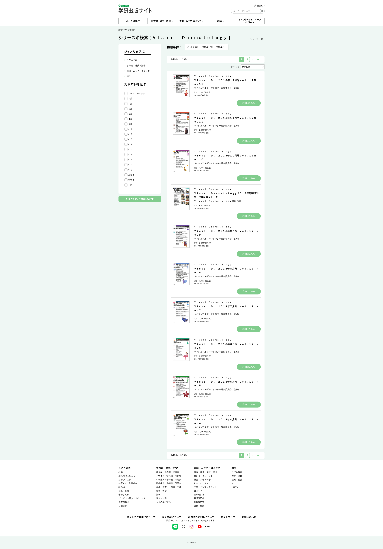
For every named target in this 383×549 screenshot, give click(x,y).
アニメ (235, 483)
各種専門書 (199, 502)
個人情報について (171, 517)
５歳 (130, 124)
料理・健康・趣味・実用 (205, 472)
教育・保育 (237, 476)
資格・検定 (161, 491)
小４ (130, 144)
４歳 (130, 119)
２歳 (130, 109)
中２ (130, 164)
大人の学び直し (163, 502)
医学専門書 (199, 495)
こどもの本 (124, 468)
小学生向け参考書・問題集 (168, 476)
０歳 (130, 98)
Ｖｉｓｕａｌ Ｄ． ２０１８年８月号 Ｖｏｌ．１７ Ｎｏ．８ (226, 270)
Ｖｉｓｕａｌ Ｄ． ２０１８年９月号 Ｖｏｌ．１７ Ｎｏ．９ (226, 233)
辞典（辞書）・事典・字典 (168, 487)
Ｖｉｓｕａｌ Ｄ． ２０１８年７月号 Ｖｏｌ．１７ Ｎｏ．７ (226, 308)
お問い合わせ (249, 517)
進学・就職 (161, 498)
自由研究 (122, 506)
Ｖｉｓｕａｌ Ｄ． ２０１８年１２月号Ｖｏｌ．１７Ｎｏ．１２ (225, 82)
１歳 (130, 103)
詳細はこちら (249, 103)
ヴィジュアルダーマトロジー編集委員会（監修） (217, 88)
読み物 (121, 487)
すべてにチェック (136, 93)
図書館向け (123, 502)
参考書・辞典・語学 (167, 468)
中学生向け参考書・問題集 (168, 480)
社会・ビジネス (201, 483)
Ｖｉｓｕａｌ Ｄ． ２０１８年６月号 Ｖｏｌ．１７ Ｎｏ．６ (226, 346)
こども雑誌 (237, 472)
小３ (130, 139)
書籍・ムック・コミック (207, 468)
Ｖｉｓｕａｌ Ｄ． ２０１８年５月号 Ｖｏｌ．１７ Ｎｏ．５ (226, 383)
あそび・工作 (124, 480)
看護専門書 (199, 498)
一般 (130, 185)
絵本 (120, 472)
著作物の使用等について (201, 517)
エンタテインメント (203, 476)
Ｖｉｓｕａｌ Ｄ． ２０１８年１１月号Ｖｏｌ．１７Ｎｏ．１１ (225, 120)
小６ (130, 154)
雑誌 (234, 468)
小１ (130, 129)
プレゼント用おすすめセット (132, 498)
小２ (130, 134)
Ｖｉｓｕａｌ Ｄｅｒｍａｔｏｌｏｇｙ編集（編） (218, 201)
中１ (130, 159)
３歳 (130, 114)
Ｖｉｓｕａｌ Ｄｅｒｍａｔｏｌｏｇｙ (213, 76)
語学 (158, 495)
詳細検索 (258, 5)
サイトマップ (228, 517)
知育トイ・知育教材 (127, 483)
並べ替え (235, 67)
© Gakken (191, 542)
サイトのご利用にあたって (141, 517)
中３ (130, 170)
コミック (198, 491)
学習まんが (123, 495)
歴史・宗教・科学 (202, 480)
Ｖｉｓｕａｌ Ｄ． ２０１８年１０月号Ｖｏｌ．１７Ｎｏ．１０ (225, 157)
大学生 (131, 180)
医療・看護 (237, 480)
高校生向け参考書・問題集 (168, 483)
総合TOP (122, 30)
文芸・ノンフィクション (205, 487)
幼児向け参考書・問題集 (167, 472)
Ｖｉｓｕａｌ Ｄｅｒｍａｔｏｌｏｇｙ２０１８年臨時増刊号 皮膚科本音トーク (226, 195)
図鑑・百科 (123, 491)
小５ (130, 149)
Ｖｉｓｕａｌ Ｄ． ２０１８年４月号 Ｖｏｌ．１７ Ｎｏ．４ (226, 421)
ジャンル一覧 (256, 39)
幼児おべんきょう (126, 476)
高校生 (131, 175)
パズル (235, 487)
